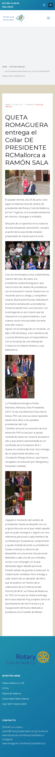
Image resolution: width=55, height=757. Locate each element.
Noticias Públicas (17, 67)
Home (4, 67)
